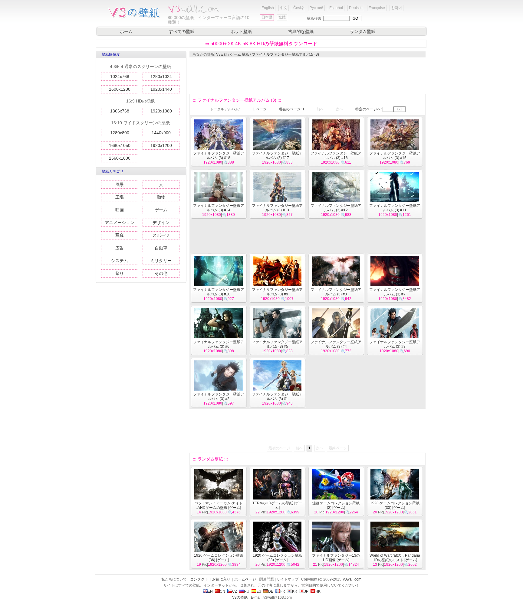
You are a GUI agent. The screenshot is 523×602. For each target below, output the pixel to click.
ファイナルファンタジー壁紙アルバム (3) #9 (277, 292)
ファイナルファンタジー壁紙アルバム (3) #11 (394, 207)
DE (270, 591)
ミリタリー (161, 260)
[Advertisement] (307, 75)
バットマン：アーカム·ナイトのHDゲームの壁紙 (218, 505)
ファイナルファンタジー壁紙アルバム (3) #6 (218, 344)
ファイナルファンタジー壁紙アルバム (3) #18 (218, 155)
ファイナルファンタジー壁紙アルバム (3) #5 (277, 344)
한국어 (396, 8)
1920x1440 (161, 89)
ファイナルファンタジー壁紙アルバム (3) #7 (394, 292)
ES (258, 591)
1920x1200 (161, 145)
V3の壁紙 (240, 597)
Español (336, 8)
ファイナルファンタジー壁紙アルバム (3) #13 (277, 207)
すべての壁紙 (181, 31)
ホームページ (245, 579)
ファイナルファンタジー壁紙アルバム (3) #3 (394, 344)
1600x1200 (119, 89)
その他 (161, 273)
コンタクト (199, 579)
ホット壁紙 (241, 31)
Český (298, 8)
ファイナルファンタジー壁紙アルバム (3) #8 (336, 292)
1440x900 (161, 132)
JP (306, 591)
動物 (161, 197)
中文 (283, 8)
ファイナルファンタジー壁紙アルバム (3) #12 (336, 207)
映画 (119, 209)
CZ (234, 591)
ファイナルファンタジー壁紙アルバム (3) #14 (218, 207)
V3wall (221, 54)
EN (210, 591)
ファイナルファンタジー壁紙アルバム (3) (285, 54)
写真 (119, 235)
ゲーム (161, 209)
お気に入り (221, 579)
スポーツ (161, 235)
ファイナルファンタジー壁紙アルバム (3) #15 (394, 155)
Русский (316, 8)
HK (318, 591)
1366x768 (119, 111)
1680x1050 (119, 145)
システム (119, 260)
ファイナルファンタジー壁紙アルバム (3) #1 (277, 396)
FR (282, 591)
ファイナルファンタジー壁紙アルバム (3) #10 (218, 292)
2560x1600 (119, 158)
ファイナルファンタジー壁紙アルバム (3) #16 (336, 155)
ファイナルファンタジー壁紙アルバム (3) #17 (277, 155)
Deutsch (356, 8)
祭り (119, 273)
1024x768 (119, 76)
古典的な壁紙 (301, 31)
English (268, 8)
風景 (119, 184)
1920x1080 (161, 111)
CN (222, 591)
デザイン (161, 222)
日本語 (267, 17)
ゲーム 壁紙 (239, 54)
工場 (119, 197)
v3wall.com (352, 579)
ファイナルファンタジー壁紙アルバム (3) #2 (218, 396)
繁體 (282, 17)
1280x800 (119, 132)
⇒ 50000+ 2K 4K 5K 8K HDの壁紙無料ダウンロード (261, 43)
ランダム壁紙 (362, 31)
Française (377, 8)
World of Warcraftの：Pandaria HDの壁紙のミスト (395, 557)
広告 (119, 248)
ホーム (126, 31)
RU (246, 591)
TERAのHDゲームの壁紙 (272, 503)
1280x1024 (161, 76)
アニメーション (119, 222)
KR (294, 591)
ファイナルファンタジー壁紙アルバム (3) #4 (336, 344)
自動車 (161, 248)
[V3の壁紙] (135, 18)
